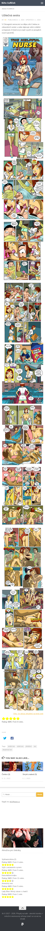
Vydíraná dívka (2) (9, 859)
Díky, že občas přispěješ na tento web (28, 714)
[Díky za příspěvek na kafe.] (22, 924)
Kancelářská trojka (9, 875)
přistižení (29, 746)
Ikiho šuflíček (8, 3)
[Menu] (42, 3)
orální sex (20, 746)
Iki (5, 20)
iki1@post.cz (15, 802)
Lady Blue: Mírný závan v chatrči (15, 891)
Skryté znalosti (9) (30, 774)
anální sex (11, 746)
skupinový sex (7, 750)
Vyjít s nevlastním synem (12, 867)
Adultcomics (8, 9)
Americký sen (7, 883)
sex (35, 746)
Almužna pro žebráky (11, 850)
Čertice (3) (6, 774)
